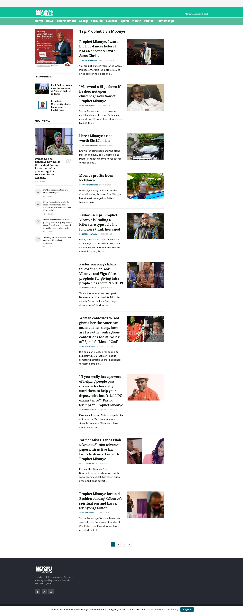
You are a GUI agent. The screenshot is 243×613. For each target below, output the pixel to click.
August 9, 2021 (104, 105)
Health (136, 20)
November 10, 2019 (109, 410)
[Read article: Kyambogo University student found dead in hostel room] (42, 105)
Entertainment (66, 20)
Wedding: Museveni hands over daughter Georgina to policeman (57, 240)
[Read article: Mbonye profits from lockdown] (145, 186)
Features (97, 20)
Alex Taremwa (88, 463)
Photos (149, 20)
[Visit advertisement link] (54, 48)
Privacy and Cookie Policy (166, 609)
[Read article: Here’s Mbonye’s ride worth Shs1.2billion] (145, 146)
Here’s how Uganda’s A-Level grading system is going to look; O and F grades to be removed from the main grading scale (58, 223)
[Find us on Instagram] (51, 591)
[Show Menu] (207, 21)
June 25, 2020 (106, 185)
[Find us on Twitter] (44, 591)
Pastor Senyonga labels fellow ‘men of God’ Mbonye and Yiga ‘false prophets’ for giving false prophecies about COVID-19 (101, 273)
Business (112, 20)
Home (39, 20)
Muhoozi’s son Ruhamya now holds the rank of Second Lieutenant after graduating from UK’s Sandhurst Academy (47, 168)
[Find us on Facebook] (37, 591)
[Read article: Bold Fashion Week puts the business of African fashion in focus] (42, 89)
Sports (125, 20)
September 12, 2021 (108, 60)
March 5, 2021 (106, 145)
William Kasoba (88, 105)
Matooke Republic (90, 60)
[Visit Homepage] (45, 13)
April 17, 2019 (103, 513)
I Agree (187, 609)
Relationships (165, 20)
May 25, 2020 (107, 234)
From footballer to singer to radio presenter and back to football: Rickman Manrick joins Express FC (57, 206)
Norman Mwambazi (90, 234)
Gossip (83, 20)
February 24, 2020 (105, 346)
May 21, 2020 (107, 288)
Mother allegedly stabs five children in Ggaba (55, 191)
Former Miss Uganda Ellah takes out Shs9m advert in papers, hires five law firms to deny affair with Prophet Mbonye (100, 449)
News (50, 20)
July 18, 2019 (102, 463)
